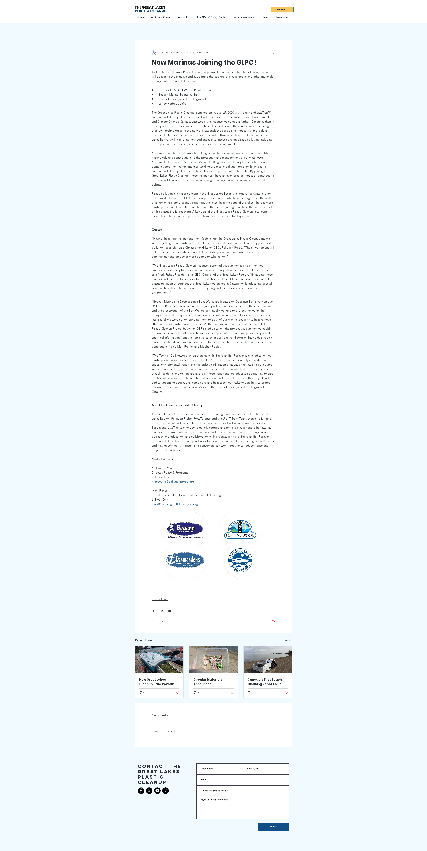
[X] (149, 791)
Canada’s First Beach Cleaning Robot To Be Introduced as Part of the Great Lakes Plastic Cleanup (268, 682)
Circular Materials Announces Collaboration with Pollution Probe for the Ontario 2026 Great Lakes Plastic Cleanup (211, 682)
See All (288, 639)
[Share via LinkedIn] (169, 610)
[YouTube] (157, 791)
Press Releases (160, 599)
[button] (162, 17)
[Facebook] (141, 791)
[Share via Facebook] (153, 610)
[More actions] (273, 53)
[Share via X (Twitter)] (161, 610)
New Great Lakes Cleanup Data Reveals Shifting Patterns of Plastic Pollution (157, 682)
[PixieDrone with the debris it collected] (159, 659)
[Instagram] (165, 791)
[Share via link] (177, 610)
